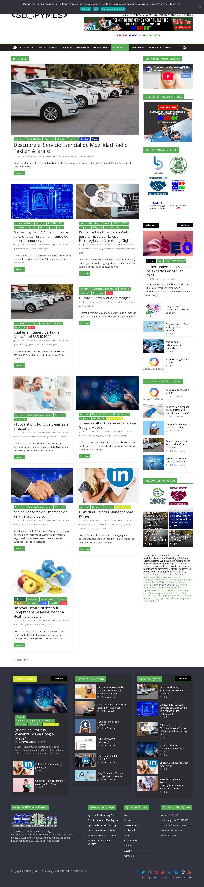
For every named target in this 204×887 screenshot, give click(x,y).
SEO (60, 227)
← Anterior (20, 660)
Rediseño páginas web (169, 587)
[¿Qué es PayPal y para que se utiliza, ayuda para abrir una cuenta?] (154, 405)
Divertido (124, 288)
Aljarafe (31, 344)
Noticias (73, 139)
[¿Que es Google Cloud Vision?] (153, 357)
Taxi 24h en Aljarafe (49, 344)
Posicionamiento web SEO (167, 595)
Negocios (61, 139)
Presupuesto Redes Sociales (102, 835)
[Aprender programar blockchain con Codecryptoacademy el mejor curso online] (147, 777)
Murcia (146, 582)
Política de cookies (184, 877)
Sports (44, 603)
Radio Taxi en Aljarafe (84, 156)
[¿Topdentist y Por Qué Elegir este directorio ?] (42, 378)
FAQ (126, 835)
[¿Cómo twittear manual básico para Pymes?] (154, 456)
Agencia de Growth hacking (102, 825)
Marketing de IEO (24, 248)
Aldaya (167, 576)
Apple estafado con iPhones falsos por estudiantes (111, 706)
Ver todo (185, 225)
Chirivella (157, 576)
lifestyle (50, 624)
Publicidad (148, 600)
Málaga (188, 579)
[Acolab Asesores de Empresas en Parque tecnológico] (42, 470)
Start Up (54, 603)
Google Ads (98, 418)
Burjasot (157, 574)
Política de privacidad (164, 877)
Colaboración (131, 840)
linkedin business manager (112, 524)
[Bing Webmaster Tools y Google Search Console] (153, 322)
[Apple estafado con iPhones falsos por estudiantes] (86, 702)
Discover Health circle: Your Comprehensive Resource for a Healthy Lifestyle (39, 612)
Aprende (136, 47)
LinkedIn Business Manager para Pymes (106, 513)
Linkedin (109, 507)
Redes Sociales (48, 47)
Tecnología (100, 47)
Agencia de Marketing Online (102, 815)
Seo (167, 47)
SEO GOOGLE (179, 261)
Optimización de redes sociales (159, 590)
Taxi (38, 344)
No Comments (178, 451)
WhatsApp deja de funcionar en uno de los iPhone (49, 782)
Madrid (169, 579)
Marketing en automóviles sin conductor (174, 344)
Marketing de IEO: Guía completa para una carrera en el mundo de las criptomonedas (41, 236)
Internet (80, 47)
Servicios (152, 47)
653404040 (21, 344)
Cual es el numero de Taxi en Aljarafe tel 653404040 (38, 334)
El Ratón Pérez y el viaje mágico (105, 297)
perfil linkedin (102, 528)
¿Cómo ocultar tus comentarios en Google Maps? (107, 425)
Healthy (42, 624)
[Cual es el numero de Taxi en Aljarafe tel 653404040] (42, 286)
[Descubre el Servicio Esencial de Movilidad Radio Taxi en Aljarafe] (75, 66)
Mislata (147, 574)
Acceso (128, 850)
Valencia (181, 571)
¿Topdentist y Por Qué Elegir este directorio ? (41, 426)
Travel (95, 139)
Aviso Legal (147, 877)
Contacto (26, 47)
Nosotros (129, 815)
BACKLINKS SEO (34, 139)
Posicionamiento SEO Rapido (103, 820)
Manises (147, 576)
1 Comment (177, 396)
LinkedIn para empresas (177, 598)
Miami (155, 584)
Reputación (20, 327)
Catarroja (148, 579)
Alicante (179, 579)
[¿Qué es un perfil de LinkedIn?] (86, 754)
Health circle (32, 624)
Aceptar (86, 9)
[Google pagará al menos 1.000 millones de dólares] (153, 305)
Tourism (84, 139)
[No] (200, 6)
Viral (66, 47)
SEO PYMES (80, 871)
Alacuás (177, 576)
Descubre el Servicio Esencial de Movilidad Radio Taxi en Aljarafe (71, 147)
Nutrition (19, 603)
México (147, 584)
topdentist (64, 436)
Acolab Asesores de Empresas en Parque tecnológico (40, 513)
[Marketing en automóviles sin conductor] (153, 340)
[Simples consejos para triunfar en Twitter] (154, 422)
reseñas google (120, 435)
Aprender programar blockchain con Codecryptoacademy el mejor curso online (171, 784)
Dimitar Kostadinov (28, 156)
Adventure (20, 599)
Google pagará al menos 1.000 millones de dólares (177, 309)
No (96, 9)
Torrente (168, 574)
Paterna (179, 574)
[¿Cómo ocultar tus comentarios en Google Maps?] (107, 378)
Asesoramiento (132, 825)
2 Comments (177, 416)
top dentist (53, 436)
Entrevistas (33, 323)
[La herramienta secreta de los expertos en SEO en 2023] (168, 232)
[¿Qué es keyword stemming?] (86, 737)
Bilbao (182, 582)
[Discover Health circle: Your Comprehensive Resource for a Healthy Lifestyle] (42, 562)
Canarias (173, 582)
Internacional (47, 599)
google (95, 435)
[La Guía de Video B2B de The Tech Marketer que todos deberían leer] (86, 685)
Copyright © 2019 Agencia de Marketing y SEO (35, 871)
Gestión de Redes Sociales (101, 830)
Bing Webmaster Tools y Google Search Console (177, 327)
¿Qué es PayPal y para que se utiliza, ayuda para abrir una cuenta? (177, 410)
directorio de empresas (114, 248)
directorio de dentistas (92, 248)
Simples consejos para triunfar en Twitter (177, 426)
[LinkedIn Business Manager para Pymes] (107, 470)
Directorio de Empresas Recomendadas (98, 288)
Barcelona (159, 579)
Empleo (128, 845)
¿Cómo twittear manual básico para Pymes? (178, 460)
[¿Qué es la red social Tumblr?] (86, 720)
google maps (106, 435)
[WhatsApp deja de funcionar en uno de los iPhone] (23, 779)
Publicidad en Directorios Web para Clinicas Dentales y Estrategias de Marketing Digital (106, 236)
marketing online (40, 248)
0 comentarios (62, 156)
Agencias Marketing (24, 223)
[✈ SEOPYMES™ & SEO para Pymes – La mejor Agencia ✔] (14, 47)
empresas (42, 436)
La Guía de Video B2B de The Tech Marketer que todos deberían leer (110, 690)
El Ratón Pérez (88, 306)
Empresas (119, 47)
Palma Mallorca (160, 582)
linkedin (95, 524)
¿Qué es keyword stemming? (106, 740)
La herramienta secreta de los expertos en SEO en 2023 (168, 270)
